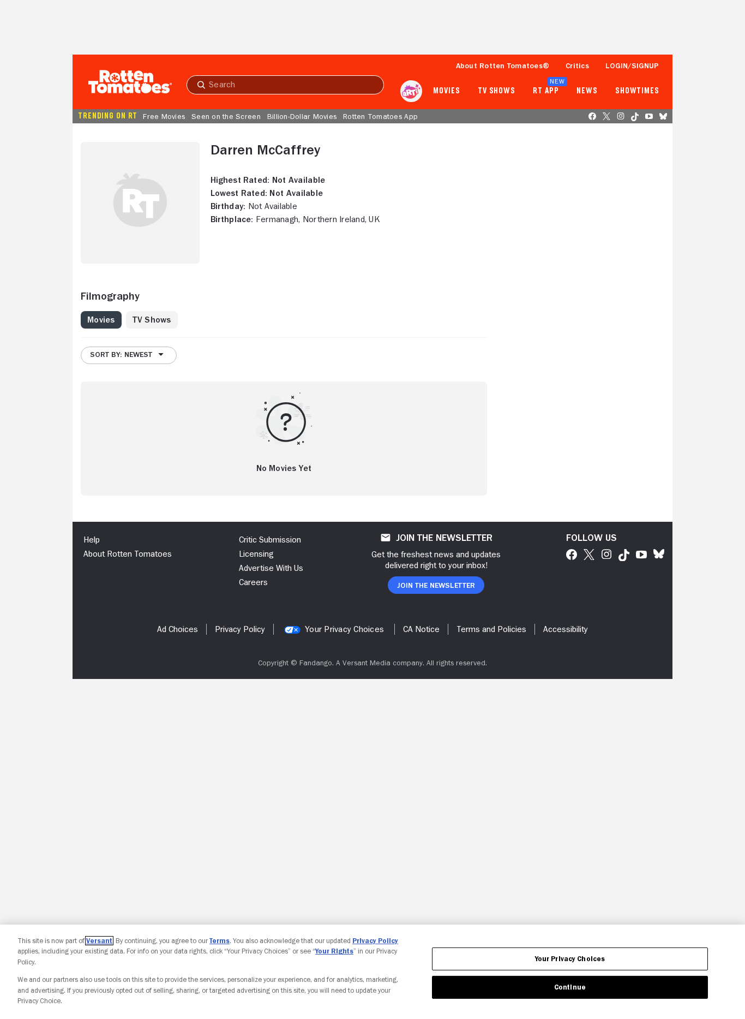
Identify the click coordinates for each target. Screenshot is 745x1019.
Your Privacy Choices (344, 629)
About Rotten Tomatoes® (503, 65)
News (587, 91)
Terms (219, 940)
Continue (570, 987)
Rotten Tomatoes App (380, 116)
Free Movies (164, 116)
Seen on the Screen (226, 116)
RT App (545, 91)
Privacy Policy (375, 940)
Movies (446, 91)
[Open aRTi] (411, 91)
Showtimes (637, 91)
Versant (99, 940)
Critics (577, 65)
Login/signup (632, 65)
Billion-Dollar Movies (302, 116)
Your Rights (334, 951)
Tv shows (496, 91)
